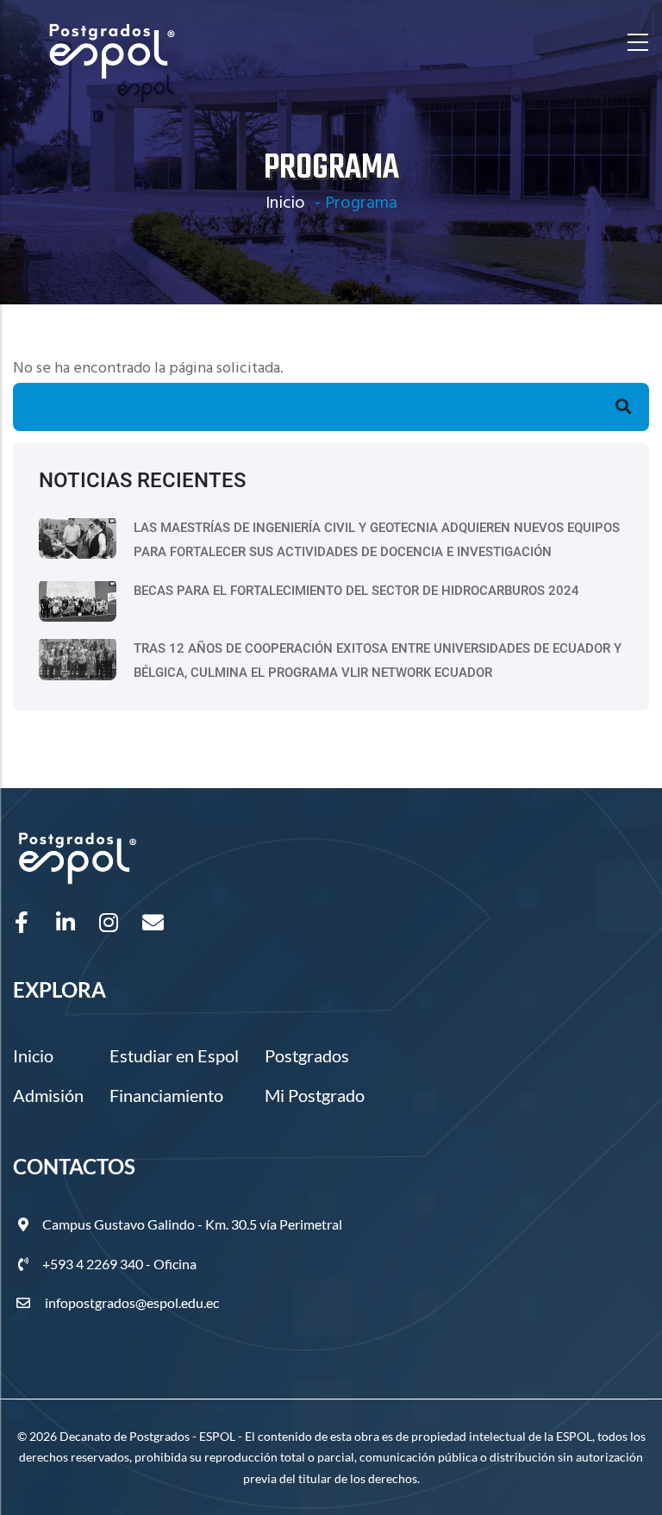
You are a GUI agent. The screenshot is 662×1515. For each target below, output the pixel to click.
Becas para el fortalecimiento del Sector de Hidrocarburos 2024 (356, 590)
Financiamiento (166, 1095)
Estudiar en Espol (174, 1055)
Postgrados (307, 1055)
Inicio (285, 203)
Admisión (48, 1095)
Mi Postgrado (315, 1095)
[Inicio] (112, 42)
